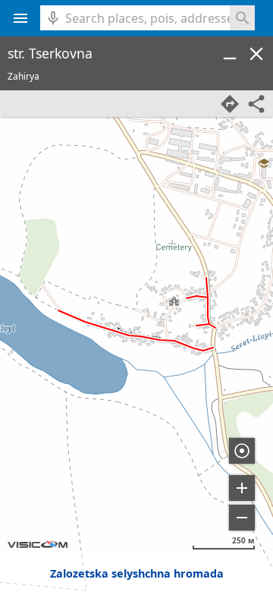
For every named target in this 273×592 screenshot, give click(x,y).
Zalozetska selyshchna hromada (137, 573)
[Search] (242, 17)
